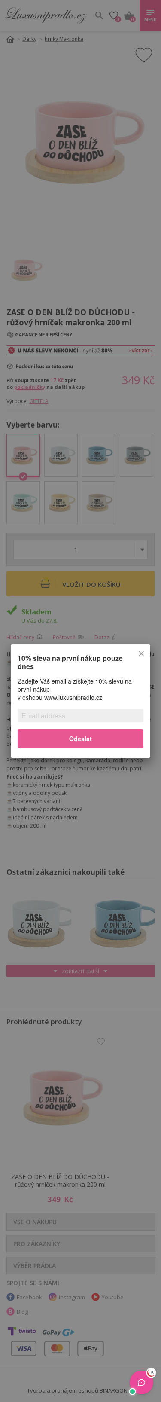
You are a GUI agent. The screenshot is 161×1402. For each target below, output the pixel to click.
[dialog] (80, 701)
